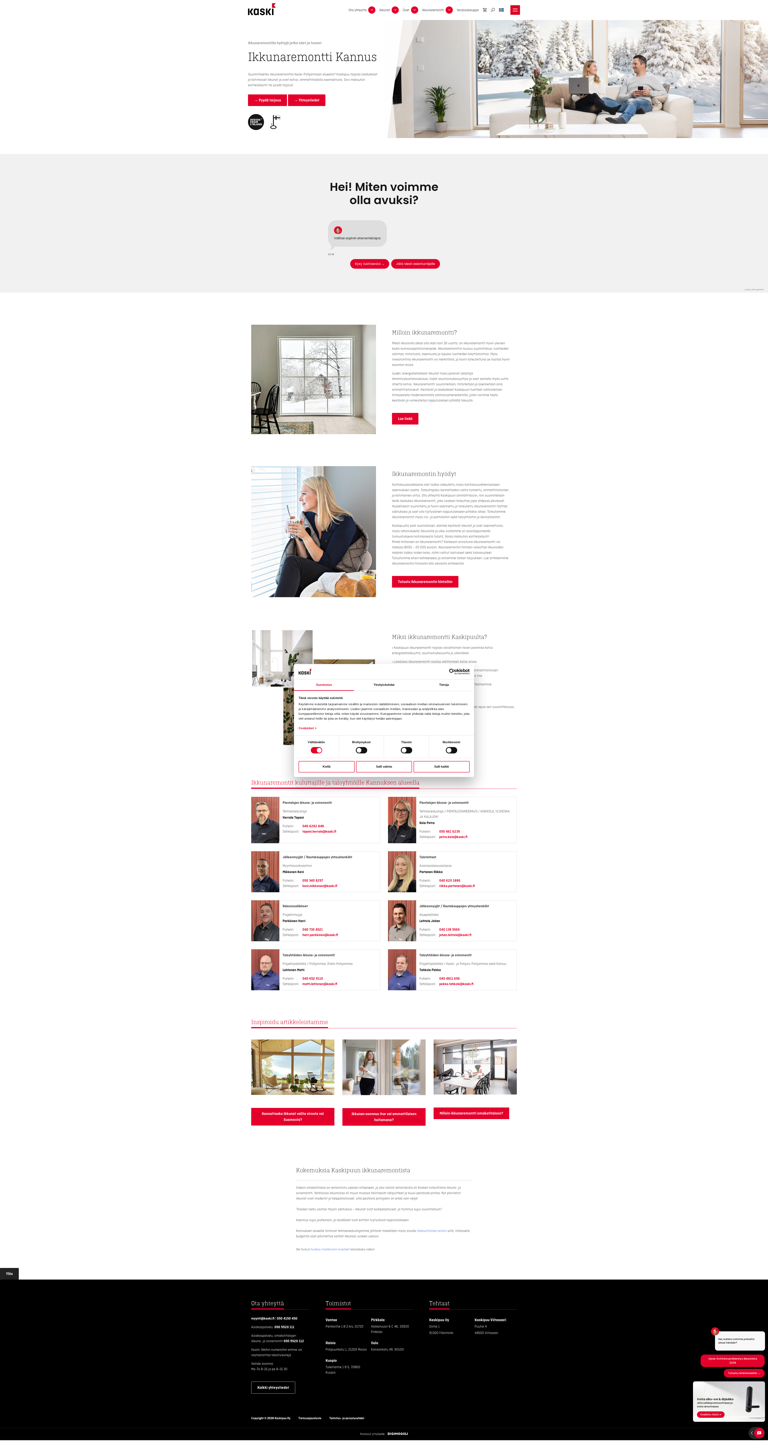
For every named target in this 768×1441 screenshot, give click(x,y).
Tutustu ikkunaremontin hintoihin (425, 582)
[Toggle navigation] (515, 10)
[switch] (361, 750)
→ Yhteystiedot (306, 100)
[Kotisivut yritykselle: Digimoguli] (398, 1434)
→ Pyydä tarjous (267, 100)
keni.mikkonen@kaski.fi (319, 886)
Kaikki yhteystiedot (273, 1388)
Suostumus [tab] (324, 685)
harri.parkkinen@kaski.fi (320, 935)
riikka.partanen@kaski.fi (457, 886)
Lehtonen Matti (293, 970)
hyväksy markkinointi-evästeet (330, 1249)
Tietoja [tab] (444, 685)
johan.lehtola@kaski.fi (455, 935)
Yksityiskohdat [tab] (384, 685)
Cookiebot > (308, 728)
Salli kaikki (441, 766)
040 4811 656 (449, 978)
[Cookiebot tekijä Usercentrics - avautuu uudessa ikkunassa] (452, 672)
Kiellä (326, 766)
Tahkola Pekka (430, 970)
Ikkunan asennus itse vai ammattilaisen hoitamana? (384, 1117)
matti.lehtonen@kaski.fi (319, 984)
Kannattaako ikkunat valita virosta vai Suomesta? (293, 1117)
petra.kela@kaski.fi (453, 837)
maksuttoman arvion (432, 1231)
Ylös (9, 1274)
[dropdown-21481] (395, 10)
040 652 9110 (312, 978)
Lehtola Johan (429, 921)
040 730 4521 (312, 929)
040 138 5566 (449, 929)
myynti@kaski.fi (262, 1318)
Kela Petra (427, 823)
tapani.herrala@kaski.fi (319, 831)
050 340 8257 (312, 880)
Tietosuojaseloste (309, 1418)
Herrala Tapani (293, 817)
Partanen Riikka (431, 872)
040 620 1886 (449, 880)
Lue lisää (405, 419)
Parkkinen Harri (294, 921)
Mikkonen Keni (293, 872)
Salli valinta (384, 766)
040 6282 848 (313, 826)
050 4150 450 (287, 1318)
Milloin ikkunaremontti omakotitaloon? (471, 1113)
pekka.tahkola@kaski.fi (456, 984)
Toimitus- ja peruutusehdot (346, 1418)
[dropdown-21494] (414, 10)
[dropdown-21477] (371, 10)
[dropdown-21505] (449, 10)
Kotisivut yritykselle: (372, 1434)
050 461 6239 (449, 831)
